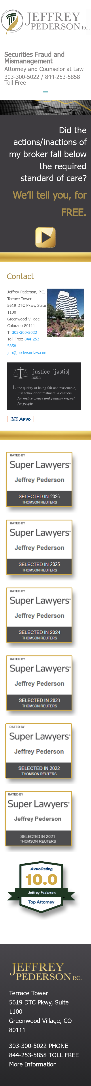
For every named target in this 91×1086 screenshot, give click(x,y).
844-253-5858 (28, 1055)
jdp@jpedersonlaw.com (27, 352)
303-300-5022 (24, 332)
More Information (33, 1064)
